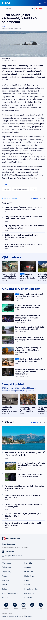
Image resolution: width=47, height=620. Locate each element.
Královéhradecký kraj (20, 189)
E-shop (4, 589)
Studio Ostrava (29, 576)
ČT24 (3, 26)
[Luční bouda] (23, 44)
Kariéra (27, 585)
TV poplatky (6, 572)
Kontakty (27, 598)
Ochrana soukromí (15, 616)
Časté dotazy (29, 593)
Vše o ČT (5, 598)
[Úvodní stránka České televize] (11, 538)
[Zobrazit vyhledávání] (39, 3)
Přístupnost (27, 616)
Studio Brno (28, 572)
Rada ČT (27, 580)
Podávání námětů (30, 589)
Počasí (4, 585)
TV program (6, 563)
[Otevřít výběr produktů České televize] (44, 3)
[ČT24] (6, 3)
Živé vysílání (6, 567)
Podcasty (5, 580)
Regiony (6, 189)
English (4, 616)
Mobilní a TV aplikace (9, 593)
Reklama (27, 567)
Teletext (5, 576)
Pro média (28, 563)
